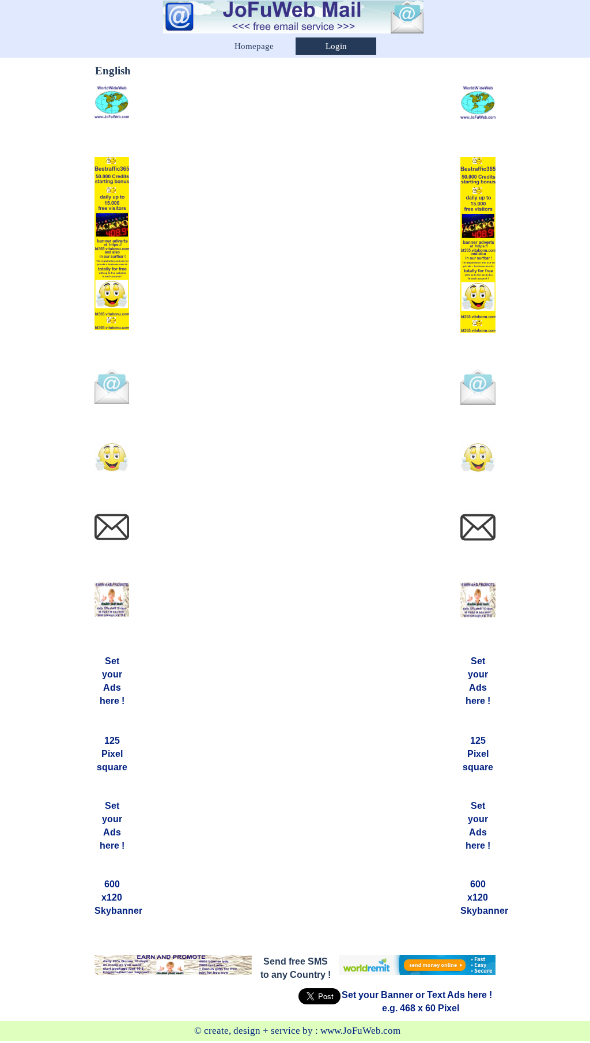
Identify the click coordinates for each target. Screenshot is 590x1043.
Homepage (254, 46)
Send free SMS (295, 961)
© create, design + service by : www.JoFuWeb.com (297, 1030)
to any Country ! (295, 975)
